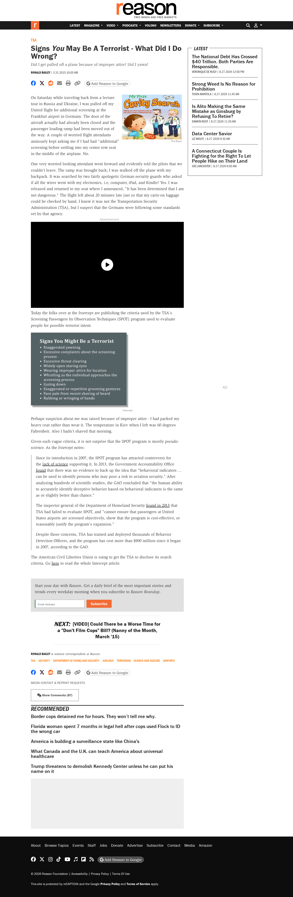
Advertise (135, 845)
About (36, 845)
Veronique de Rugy (204, 71)
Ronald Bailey (40, 72)
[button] (258, 25)
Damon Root (200, 121)
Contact (173, 845)
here (55, 563)
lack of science (55, 464)
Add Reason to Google (109, 83)
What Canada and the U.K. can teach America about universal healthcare (97, 753)
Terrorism (124, 660)
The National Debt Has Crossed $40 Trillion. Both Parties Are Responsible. (224, 61)
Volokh (150, 25)
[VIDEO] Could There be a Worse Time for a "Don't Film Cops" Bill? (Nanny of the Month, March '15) (107, 630)
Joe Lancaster (201, 166)
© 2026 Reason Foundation (49, 873)
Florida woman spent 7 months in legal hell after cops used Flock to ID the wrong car (105, 728)
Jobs (103, 845)
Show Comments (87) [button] (56, 695)
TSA (33, 39)
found (41, 470)
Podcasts (130, 25)
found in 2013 (158, 505)
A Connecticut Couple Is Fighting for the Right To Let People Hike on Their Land (221, 156)
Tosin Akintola (201, 94)
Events (78, 845)
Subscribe (212, 25)
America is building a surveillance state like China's (85, 741)
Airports (169, 660)
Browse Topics (57, 845)
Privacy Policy (100, 873)
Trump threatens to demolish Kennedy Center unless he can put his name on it (102, 768)
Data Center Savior (212, 133)
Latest (75, 25)
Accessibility (79, 873)
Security (44, 660)
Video (111, 25)
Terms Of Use (121, 873)
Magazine (92, 25)
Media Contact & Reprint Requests (58, 683)
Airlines (108, 660)
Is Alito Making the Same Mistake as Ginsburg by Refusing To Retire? (218, 111)
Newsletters (170, 25)
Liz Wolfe (198, 138)
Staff (92, 845)
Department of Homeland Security (76, 660)
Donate (191, 25)
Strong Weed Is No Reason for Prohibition (223, 86)
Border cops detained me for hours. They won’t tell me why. (93, 716)
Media (189, 845)
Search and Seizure (147, 660)
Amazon (205, 845)
